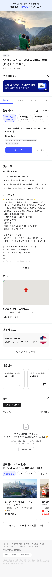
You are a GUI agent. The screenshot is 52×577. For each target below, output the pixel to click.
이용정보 (32, 100)
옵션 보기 (19, 150)
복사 (34, 312)
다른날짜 (43, 110)
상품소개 (19, 100)
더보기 (26, 268)
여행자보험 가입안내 (10, 546)
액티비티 (30, 473)
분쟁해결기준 (33, 546)
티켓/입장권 (9, 473)
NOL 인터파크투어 (12, 405)
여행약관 (23, 546)
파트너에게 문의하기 (27, 352)
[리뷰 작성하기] (47, 398)
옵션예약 (6, 100)
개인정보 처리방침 (38, 544)
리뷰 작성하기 (26, 449)
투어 (20, 473)
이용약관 (6, 544)
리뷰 (45, 100)
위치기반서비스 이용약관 (20, 544)
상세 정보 (40, 150)
